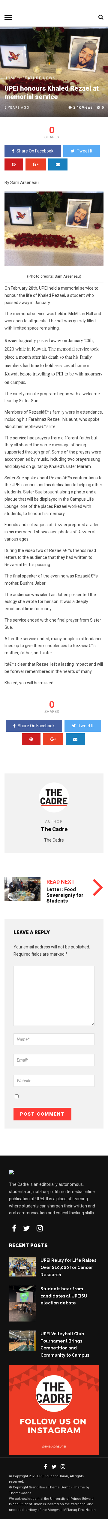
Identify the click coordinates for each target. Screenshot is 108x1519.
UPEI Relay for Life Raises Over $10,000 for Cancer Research (68, 1267)
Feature (32, 78)
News (49, 78)
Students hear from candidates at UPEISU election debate (63, 1296)
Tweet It (84, 151)
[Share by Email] (58, 164)
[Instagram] (40, 1228)
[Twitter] (26, 1228)
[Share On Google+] (36, 164)
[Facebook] (14, 1228)
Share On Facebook (34, 151)
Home (10, 78)
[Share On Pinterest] (13, 164)
